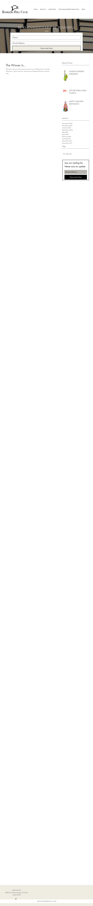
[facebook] (16, 899)
